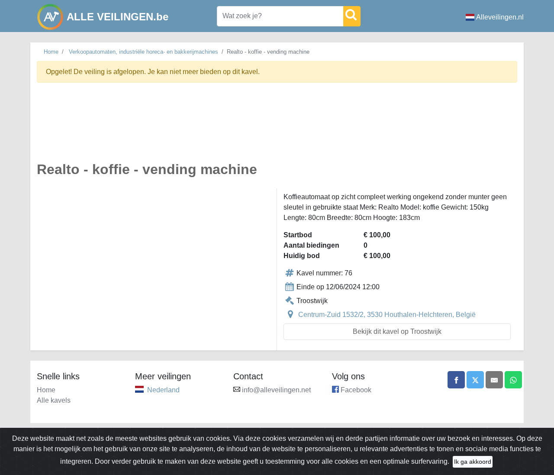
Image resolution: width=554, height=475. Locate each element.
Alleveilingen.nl (500, 17)
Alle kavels (54, 400)
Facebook (356, 390)
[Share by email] (494, 379)
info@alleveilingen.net (276, 390)
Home (51, 51)
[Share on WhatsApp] (513, 379)
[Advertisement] (277, 127)
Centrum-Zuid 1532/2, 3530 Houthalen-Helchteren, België (387, 314)
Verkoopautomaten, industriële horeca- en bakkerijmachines (143, 51)
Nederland (163, 390)
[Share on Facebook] (456, 379)
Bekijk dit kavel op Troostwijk (397, 331)
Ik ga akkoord (472, 461)
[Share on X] (475, 379)
